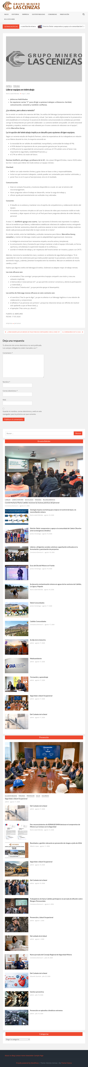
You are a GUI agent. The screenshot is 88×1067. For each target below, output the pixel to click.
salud (38, 796)
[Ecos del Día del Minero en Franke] (16, 572)
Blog (13, 1056)
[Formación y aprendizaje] (16, 684)
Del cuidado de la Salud (38, 936)
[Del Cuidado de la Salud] (16, 721)
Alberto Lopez (34, 846)
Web (4, 400)
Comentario (8, 353)
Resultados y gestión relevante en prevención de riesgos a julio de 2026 (56, 843)
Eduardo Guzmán (35, 976)
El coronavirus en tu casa (71, 332)
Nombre (6, 382)
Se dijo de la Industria (38, 640)
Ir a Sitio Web (9, 19)
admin (32, 643)
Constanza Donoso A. (12, 506)
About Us (8, 1056)
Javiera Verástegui (35, 534)
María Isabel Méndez (12, 94)
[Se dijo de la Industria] (16, 647)
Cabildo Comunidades (38, 621)
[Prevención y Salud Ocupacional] (16, 924)
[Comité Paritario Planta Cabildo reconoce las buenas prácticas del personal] (44, 471)
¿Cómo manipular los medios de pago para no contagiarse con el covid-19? (33, 332)
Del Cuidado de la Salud (38, 714)
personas (16, 86)
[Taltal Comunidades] (16, 610)
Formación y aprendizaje (39, 677)
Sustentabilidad (38, 14)
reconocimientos (49, 500)
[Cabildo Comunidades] (16, 628)
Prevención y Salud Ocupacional (41, 917)
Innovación (64, 14)
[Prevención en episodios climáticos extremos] (16, 1017)
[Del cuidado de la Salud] (16, 943)
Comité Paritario (17, 500)
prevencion (30, 796)
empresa (9, 86)
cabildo (7, 500)
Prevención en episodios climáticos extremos (46, 1010)
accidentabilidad (11, 796)
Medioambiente (36, 658)
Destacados (29, 500)
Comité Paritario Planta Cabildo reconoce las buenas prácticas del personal (32, 503)
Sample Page (38, 1056)
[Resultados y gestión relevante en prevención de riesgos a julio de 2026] (16, 850)
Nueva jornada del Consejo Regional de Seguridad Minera (51, 955)
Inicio (6, 14)
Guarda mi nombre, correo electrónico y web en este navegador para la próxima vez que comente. (22, 412)
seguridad (45, 796)
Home (23, 1056)
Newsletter (30, 1056)
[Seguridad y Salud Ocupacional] (16, 703)
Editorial (15, 14)
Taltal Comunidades (37, 603)
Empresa (25, 14)
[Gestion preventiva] (16, 999)
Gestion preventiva (37, 992)
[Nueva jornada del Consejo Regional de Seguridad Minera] (16, 961)
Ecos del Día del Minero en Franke (42, 566)
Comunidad (52, 14)
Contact (18, 1056)
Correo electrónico (10, 391)
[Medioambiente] (16, 665)
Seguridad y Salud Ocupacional (41, 696)
